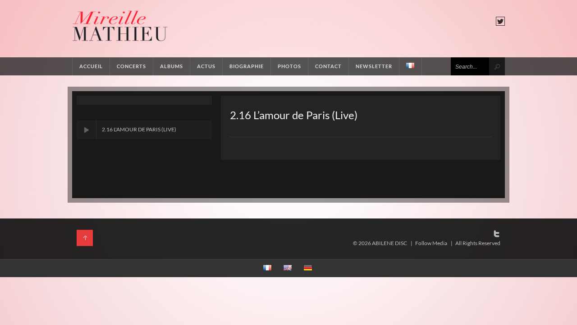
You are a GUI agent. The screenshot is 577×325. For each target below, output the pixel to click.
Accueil (91, 66)
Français (410, 66)
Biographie (246, 66)
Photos (289, 66)
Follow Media (431, 243)
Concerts (131, 66)
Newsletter (374, 66)
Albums (171, 66)
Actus (206, 66)
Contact (328, 66)
